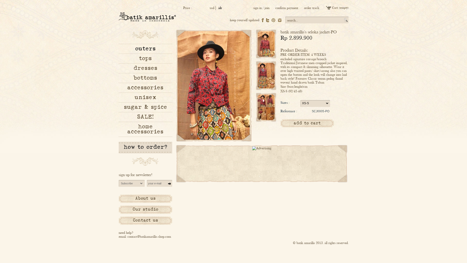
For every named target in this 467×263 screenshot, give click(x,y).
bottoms (145, 78)
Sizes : (285, 102)
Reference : (288, 111)
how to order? (145, 147)
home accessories (145, 129)
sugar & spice (145, 107)
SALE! (145, 117)
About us (145, 198)
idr (220, 8)
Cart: (335, 8)
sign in (257, 8)
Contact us (145, 220)
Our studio (145, 209)
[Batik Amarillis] (147, 16)
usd (212, 8)
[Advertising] (261, 148)
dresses (145, 68)
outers (145, 49)
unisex (145, 97)
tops (145, 58)
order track (311, 8)
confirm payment (286, 8)
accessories (145, 88)
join (267, 8)
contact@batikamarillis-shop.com (149, 237)
